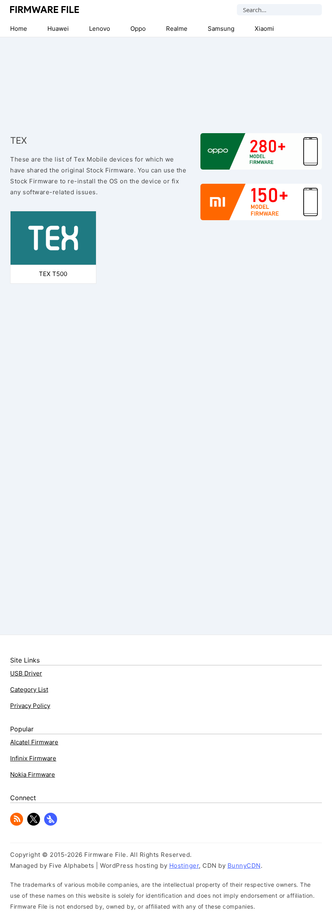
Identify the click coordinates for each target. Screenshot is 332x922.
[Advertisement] (166, 78)
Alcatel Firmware (34, 742)
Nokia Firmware (32, 774)
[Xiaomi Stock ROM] (261, 206)
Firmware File (45, 9)
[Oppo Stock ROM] (261, 155)
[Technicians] (50, 823)
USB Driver (26, 673)
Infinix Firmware (33, 758)
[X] (33, 823)
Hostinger (184, 865)
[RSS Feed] (16, 823)
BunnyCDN (244, 865)
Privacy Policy (30, 706)
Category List (29, 689)
